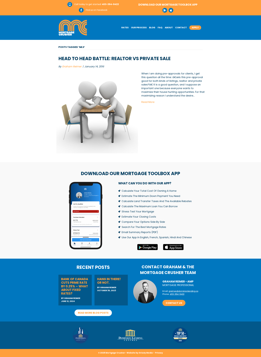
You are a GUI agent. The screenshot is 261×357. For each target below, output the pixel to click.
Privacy (159, 352)
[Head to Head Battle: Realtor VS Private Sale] (97, 112)
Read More (147, 102)
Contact (181, 27)
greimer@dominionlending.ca (183, 291)
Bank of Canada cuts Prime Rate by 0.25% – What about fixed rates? (74, 286)
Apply (195, 27)
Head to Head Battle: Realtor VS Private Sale (114, 58)
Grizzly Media (146, 352)
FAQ (160, 27)
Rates (125, 27)
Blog (152, 27)
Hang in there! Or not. (109, 281)
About (169, 27)
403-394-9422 (177, 294)
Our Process (139, 27)
